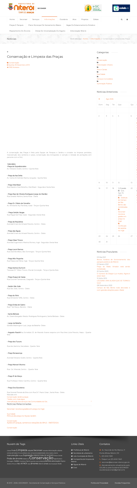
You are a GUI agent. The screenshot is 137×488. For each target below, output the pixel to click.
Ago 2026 (109, 99)
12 (119, 183)
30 (100, 242)
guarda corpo (35, 461)
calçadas (45, 450)
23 (99, 236)
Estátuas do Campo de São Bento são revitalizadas (122, 202)
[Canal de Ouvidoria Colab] (121, 8)
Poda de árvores (15, 458)
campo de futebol (12, 453)
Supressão (28, 455)
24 (107, 236)
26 (119, 236)
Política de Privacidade (99, 483)
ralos (28, 464)
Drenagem (10, 461)
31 (107, 242)
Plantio (63, 461)
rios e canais (43, 464)
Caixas (9, 450)
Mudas (21, 455)
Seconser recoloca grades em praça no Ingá (25, 409)
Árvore (20, 453)
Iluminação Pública (104, 84)
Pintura (14, 464)
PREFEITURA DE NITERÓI (44, 455)
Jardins (20, 397)
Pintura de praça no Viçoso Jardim (21, 416)
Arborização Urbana (104, 65)
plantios (47, 461)
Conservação (14, 63)
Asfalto (16, 461)
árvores (34, 463)
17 (107, 188)
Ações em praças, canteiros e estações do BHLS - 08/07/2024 (33, 423)
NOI (25, 463)
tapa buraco (58, 459)
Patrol (28, 461)
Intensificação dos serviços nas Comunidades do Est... (27, 402)
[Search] (121, 19)
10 (107, 183)
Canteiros (23, 461)
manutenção (12, 455)
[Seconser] (40, 8)
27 (132, 236)
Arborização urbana (55, 450)
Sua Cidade (11, 414)
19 (122, 209)
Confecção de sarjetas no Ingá (122, 228)
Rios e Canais (102, 70)
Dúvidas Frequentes (122, 483)
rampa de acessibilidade (38, 453)
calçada (30, 450)
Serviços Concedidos (105, 79)
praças (25, 397)
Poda (13, 450)
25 (113, 236)
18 (113, 188)
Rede (60, 464)
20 (132, 188)
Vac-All (20, 464)
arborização (56, 461)
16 (99, 188)
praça (25, 453)
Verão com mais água (16, 399)
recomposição (53, 464)
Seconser (38, 450)
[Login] (127, 19)
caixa (28, 453)
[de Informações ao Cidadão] (93, 8)
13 (131, 183)
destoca (26, 459)
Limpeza (21, 450)
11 (113, 183)
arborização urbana (52, 453)
